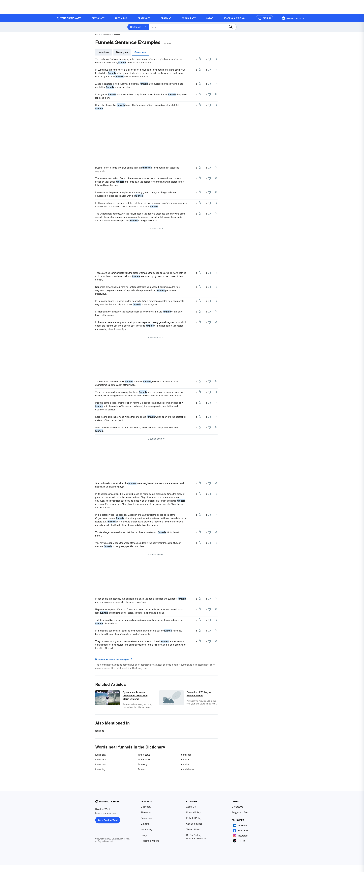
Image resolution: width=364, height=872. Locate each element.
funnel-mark (144, 759)
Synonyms (122, 52)
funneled (185, 759)
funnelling (100, 769)
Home (97, 34)
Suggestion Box (240, 812)
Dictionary (146, 806)
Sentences (135, 27)
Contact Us (237, 806)
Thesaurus (146, 812)
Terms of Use (192, 829)
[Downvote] (209, 59)
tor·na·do (99, 730)
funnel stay (100, 754)
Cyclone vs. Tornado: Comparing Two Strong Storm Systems (135, 695)
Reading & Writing (150, 840)
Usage (144, 835)
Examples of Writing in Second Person (199, 693)
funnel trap (186, 754)
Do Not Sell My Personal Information (196, 836)
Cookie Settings (194, 823)
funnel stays (144, 754)
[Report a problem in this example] (215, 59)
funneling (142, 764)
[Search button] (232, 27)
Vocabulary (146, 829)
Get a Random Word (108, 820)
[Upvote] (199, 59)
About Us (191, 806)
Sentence (107, 34)
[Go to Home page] (69, 18)
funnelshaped (188, 769)
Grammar (145, 823)
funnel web (100, 759)
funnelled (185, 764)
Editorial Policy (193, 818)
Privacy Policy (193, 812)
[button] (264, 18)
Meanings (104, 52)
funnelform (100, 764)
